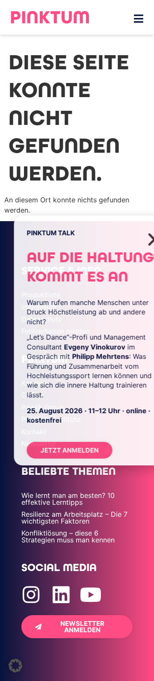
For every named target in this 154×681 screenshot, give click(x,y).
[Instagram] (31, 594)
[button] (15, 665)
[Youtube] (91, 594)
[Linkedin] (61, 594)
